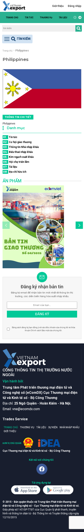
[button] (79, 17)
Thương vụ (46, 17)
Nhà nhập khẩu (69, 427)
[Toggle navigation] (17, 39)
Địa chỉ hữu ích (14, 171)
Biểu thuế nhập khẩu (18, 152)
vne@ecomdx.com (26, 409)
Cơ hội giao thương (17, 142)
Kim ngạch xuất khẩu (18, 156)
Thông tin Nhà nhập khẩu (21, 147)
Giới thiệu (58, 6)
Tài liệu (63, 17)
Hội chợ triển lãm (16, 161)
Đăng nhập (74, 6)
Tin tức (29, 17)
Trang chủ (12, 17)
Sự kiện (53, 427)
